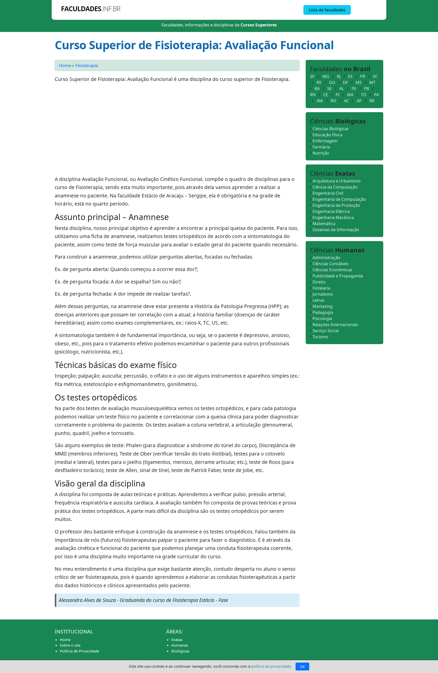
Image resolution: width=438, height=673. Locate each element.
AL (341, 88)
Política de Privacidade (79, 650)
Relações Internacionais (335, 324)
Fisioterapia (86, 65)
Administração (326, 257)
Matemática (324, 223)
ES (350, 76)
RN (313, 94)
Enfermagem (325, 141)
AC (346, 101)
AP (359, 101)
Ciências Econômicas (332, 270)
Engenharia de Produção (336, 205)
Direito (319, 282)
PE (354, 88)
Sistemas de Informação (336, 229)
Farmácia (321, 147)
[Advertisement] (177, 131)
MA (350, 94)
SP (312, 76)
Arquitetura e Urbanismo (337, 181)
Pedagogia (323, 312)
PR (362, 76)
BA (317, 88)
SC (375, 76)
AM (320, 101)
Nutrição (321, 153)
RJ (338, 76)
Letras (318, 300)
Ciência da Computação (335, 187)
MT (372, 82)
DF (345, 82)
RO (333, 101)
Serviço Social (326, 330)
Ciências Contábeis (331, 263)
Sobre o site (70, 645)
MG (325, 76)
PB (366, 88)
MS (359, 82)
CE (325, 94)
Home (65, 65)
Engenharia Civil (328, 193)
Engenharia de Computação (339, 199)
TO (364, 94)
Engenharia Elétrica (331, 211)
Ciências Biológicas (331, 128)
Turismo (320, 337)
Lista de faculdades (327, 10)
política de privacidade (270, 666)
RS (319, 82)
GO (332, 82)
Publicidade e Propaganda (338, 276)
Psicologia (322, 318)
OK (302, 666)
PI (337, 94)
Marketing (323, 306)
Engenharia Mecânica (333, 217)
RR (371, 101)
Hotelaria (321, 288)
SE (329, 88)
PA (376, 94)
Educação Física (327, 135)
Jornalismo (323, 294)
